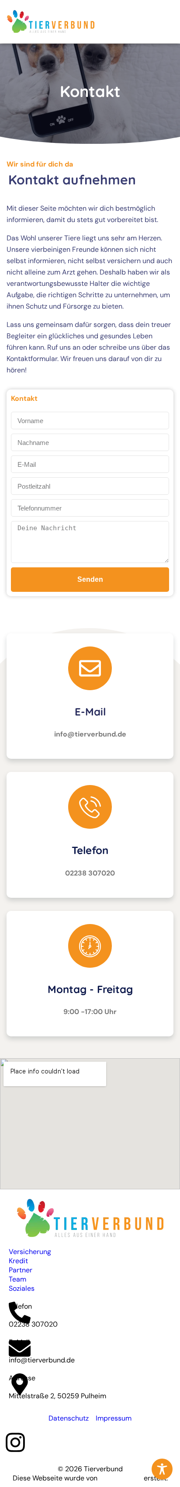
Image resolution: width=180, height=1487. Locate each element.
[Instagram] (15, 1442)
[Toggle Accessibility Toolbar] (162, 1469)
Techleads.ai (119, 1478)
